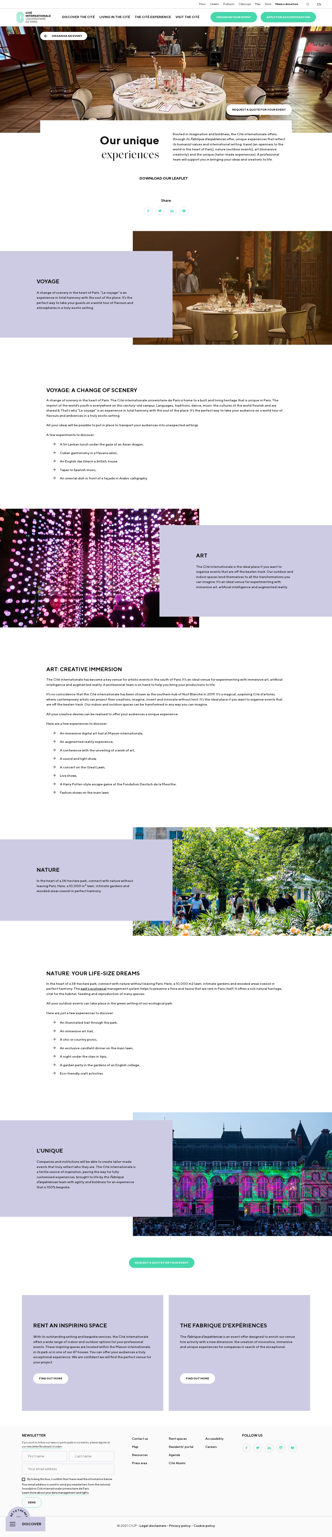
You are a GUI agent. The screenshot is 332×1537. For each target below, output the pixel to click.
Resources (140, 1455)
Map (258, 4)
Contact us (140, 1438)
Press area (139, 1463)
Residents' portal (181, 1447)
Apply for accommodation (288, 17)
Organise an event (67, 36)
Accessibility (214, 1438)
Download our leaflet (164, 178)
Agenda (174, 1455)
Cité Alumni (177, 1463)
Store (268, 4)
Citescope (244, 4)
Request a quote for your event (259, 109)
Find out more (50, 1378)
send (32, 1502)
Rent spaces (178, 1438)
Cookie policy (204, 1526)
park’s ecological (93, 988)
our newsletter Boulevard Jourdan (42, 1446)
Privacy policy (180, 1526)
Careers (214, 4)
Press (202, 4)
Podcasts (228, 4)
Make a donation (286, 4)
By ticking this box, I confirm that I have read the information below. (69, 1479)
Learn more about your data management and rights (55, 1492)
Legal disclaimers (153, 1526)
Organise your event (233, 17)
